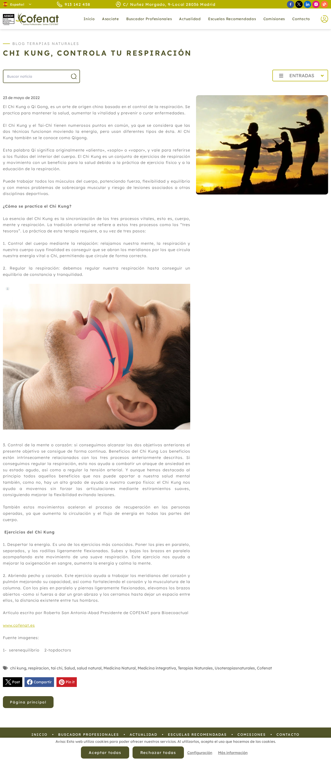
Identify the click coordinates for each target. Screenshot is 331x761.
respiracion (38, 668)
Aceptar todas (105, 752)
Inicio (89, 19)
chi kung (18, 668)
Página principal (28, 702)
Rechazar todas (158, 752)
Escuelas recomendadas (232, 19)
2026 (257, 86)
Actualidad (143, 734)
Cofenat (264, 668)
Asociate (110, 19)
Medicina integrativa (157, 668)
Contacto (301, 19)
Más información (233, 752)
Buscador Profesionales (149, 19)
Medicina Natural (119, 668)
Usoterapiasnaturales (235, 668)
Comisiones (274, 19)
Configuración (199, 752)
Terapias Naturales (195, 668)
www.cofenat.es (19, 625)
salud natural (89, 668)
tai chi (56, 668)
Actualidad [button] (190, 19)
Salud (69, 668)
